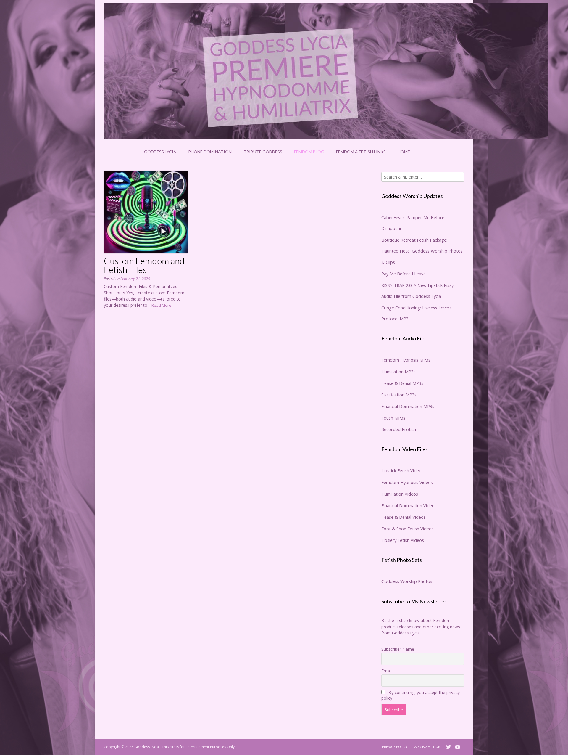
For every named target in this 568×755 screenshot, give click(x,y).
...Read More (160, 305)
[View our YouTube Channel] (458, 747)
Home (404, 151)
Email (386, 671)
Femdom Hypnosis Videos (407, 482)
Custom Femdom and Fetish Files (144, 265)
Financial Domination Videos (409, 505)
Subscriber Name (397, 649)
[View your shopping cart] (423, 152)
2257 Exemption (427, 746)
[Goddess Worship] (326, 71)
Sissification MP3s (399, 395)
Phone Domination (210, 151)
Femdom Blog (309, 151)
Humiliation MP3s (398, 372)
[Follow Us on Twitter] (448, 747)
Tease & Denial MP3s (402, 383)
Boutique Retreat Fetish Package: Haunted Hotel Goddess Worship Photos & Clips (422, 251)
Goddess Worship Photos (406, 581)
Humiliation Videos (399, 494)
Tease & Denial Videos (403, 517)
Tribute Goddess (262, 151)
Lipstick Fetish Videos (402, 470)
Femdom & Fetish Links (361, 151)
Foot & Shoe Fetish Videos (407, 528)
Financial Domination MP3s (407, 406)
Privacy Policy (395, 746)
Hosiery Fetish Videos (402, 540)
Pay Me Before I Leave (403, 274)
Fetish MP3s (393, 418)
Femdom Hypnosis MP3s (405, 360)
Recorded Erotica (398, 429)
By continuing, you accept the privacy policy (420, 695)
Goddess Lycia (160, 151)
